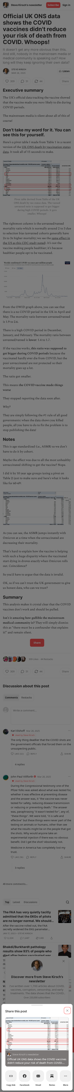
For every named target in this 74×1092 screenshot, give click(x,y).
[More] (65, 1076)
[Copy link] (11, 1076)
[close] (67, 1010)
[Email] (38, 1076)
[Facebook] (24, 1076)
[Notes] (52, 1076)
